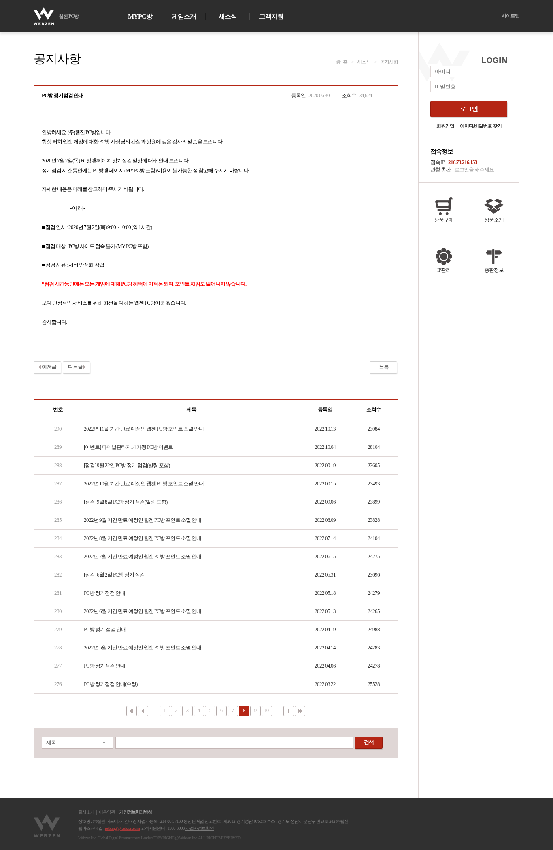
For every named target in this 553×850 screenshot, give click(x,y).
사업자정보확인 (199, 828)
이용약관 (107, 812)
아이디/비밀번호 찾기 (481, 126)
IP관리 (444, 270)
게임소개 (184, 16)
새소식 (228, 16)
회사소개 (86, 812)
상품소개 (494, 220)
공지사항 (386, 62)
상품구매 (443, 220)
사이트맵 (510, 15)
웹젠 (48, 825)
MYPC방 (140, 16)
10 (266, 710)
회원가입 (445, 126)
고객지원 (271, 16)
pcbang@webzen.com (122, 828)
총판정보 (494, 270)
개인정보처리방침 (135, 812)
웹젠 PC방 (69, 16)
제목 (51, 742)
